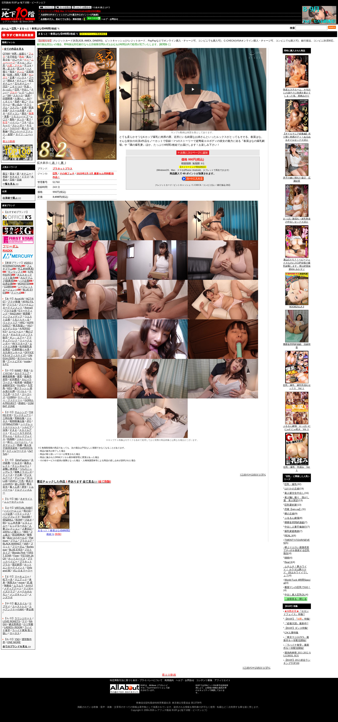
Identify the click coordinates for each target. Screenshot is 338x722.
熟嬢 (19, 445)
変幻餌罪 (17, 564)
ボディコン (13, 113)
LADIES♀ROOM (13, 627)
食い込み (17, 104)
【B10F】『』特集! (297, 619)
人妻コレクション (17, 527)
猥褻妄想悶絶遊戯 (294, 522)
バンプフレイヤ (11, 516)
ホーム (5, 28)
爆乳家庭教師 (291, 531)
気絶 (17, 101)
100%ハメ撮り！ (12, 531)
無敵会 (7, 585)
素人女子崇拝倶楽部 (17, 446)
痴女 (12, 71)
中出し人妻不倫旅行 (295, 526)
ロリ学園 (28, 624)
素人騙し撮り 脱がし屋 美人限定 (296, 499)
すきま (13, 430)
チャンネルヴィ (20, 466)
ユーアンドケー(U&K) (17, 608)
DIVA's (13, 480)
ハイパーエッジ (12, 510)
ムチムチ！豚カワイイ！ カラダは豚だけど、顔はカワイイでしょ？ (295, 571)
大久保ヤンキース (12, 352)
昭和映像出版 (17, 421)
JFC (29, 421)
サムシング (21, 412)
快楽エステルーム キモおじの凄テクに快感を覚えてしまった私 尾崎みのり (297, 92)
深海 (5, 430)
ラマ (24, 621)
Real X (288, 562)
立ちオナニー (22, 83)
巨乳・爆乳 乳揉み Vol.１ (296, 469)
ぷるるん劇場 (291, 518)
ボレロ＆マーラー (23, 570)
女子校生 (12, 56)
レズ (21, 92)
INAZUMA (15, 313)
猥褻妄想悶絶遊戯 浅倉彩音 (297, 346)
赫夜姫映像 (9, 376)
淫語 (5, 86)
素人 (28, 56)
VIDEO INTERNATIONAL (18, 264)
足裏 (12, 77)
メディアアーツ (12, 588)
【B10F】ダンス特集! (296, 628)
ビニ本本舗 (14, 522)
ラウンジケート (23, 618)
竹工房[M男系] (26, 268)
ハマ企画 (24, 280)
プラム (14, 540)
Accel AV (19, 298)
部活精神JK (18, 534)
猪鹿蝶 (26, 313)
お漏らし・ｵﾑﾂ (23, 98)
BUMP (19, 519)
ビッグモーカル (18, 525)
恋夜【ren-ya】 (293, 509)
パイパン (15, 122)
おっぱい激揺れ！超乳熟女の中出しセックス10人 (297, 220)
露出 (24, 113)
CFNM (6, 53)
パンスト (22, 77)
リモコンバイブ (19, 116)
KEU (9, 388)
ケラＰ (16, 394)
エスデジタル (10, 328)
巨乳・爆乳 (290, 484)
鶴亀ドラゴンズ (23, 471)
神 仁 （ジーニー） (17, 442)
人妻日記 (27, 528)
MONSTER (24, 283)
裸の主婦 (289, 513)
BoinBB (26, 516)
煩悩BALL (8, 519)
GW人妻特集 (291, 632)
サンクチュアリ (22, 415)
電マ (28, 119)
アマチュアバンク (17, 339)
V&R (26, 543)
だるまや (17, 463)
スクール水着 (17, 110)
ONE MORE (14, 642)
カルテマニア (22, 373)
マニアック (21, 579)
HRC (22, 322)
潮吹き (11, 80)
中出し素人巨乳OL (294, 594)
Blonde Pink (18, 552)
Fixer (16, 555)
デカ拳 (18, 474)
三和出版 (7, 418)
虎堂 (24, 486)
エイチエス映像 (17, 345)
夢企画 (30, 609)
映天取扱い (19, 325)
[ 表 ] (53, 162)
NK (16, 498)
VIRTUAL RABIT (24, 507)
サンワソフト (15, 271)
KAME (18, 370)
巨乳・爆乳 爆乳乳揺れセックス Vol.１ (297, 387)
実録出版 (19, 418)
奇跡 (5, 176)
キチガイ (15, 176)
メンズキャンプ (18, 594)
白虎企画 (7, 283)
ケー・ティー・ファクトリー (16, 399)
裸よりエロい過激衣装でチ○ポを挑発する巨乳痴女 (296, 550)
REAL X (288, 535)
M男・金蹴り (19, 53)
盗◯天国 (20, 483)
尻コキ (20, 68)
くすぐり (7, 101)
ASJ (29, 325)
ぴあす (28, 519)
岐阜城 (18, 382)
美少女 (6, 59)
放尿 (27, 95)
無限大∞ (11, 582)
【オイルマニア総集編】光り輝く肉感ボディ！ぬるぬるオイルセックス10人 (297, 136)
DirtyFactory (22, 460)
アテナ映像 (14, 301)
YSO (17, 639)
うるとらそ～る (20, 319)
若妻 (24, 74)
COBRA (8, 286)
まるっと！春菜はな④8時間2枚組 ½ (54, 532)
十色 (21, 480)
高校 (12, 179)
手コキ (28, 65)
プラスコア (26, 540)
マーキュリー (22, 576)
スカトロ (18, 95)
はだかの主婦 (291, 488)
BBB (286, 557)
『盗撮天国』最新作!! (296, 623)
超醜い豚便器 (10, 469)
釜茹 (19, 376)
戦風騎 (11, 439)
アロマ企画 (10, 310)
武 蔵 (29, 582)
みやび (29, 585)
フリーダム (18, 546)
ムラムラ (18, 585)
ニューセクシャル (14, 501)
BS (4, 522)
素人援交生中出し (294, 493)
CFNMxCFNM (10, 424)
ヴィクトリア (10, 322)
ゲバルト (22, 391)
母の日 (27, 510)
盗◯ (24, 101)
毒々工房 (15, 486)
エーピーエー (16, 331)
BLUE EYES (15, 549)
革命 (26, 370)
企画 (24, 107)
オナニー (22, 80)
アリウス (12, 304)
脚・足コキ (9, 68)
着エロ (25, 128)
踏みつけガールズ (17, 537)
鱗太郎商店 (15, 624)
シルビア (27, 427)
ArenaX (28, 307)
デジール (19, 477)
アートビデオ (14, 361)
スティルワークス (16, 451)
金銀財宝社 (9, 385)
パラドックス (22, 513)
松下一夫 (7, 579)
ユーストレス (19, 606)
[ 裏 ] (62, 162)
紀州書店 (15, 379)
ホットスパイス (16, 558)
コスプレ (15, 107)
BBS (25, 531)
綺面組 (28, 382)
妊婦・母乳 (13, 74)
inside (27, 361)
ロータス (15, 633)
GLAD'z (21, 385)
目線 (19, 179)
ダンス (20, 119)
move (21, 582)
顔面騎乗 (7, 98)
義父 (5, 173)
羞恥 (12, 119)
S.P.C (6, 364)
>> (10, 183)
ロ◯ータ (17, 59)
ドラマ (25, 176)
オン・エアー (17, 337)
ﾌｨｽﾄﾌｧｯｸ (15, 128)
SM (9, 95)
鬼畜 (6, 116)
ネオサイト (26, 498)
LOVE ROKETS (11, 621)
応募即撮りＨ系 (20, 349)
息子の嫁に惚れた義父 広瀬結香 (297, 179)
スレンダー (18, 125)
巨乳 (14, 28)
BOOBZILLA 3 (296, 306)
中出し (25, 89)
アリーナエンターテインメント (18, 306)
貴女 (12, 173)
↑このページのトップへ (253, 474)
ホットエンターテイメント (17, 566)
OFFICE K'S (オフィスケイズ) (18, 354)
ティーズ (16, 292)
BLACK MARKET (12, 543)
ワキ (24, 122)
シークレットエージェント (18, 425)
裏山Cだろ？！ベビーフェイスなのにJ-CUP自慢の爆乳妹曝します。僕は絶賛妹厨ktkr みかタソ (297, 264)
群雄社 (22, 403)
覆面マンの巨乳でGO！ (297, 587)
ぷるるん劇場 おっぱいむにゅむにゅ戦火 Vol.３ (297, 428)
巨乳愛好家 (290, 504)
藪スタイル (21, 603)
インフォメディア (12, 316)
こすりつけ (16, 86)
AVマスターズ (19, 343)
